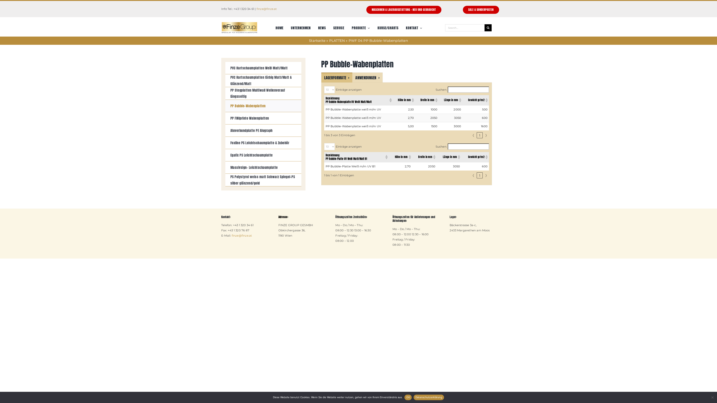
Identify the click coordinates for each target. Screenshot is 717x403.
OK (408, 397)
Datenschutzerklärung (428, 397)
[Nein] (712, 397)
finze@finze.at (267, 9)
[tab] (337, 77)
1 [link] (479, 135)
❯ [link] (486, 135)
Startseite (317, 41)
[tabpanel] (406, 133)
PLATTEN (337, 41)
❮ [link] (473, 135)
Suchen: (441, 89)
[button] (390, 100)
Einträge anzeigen (349, 89)
